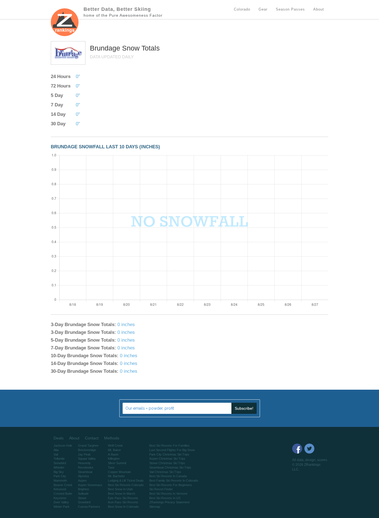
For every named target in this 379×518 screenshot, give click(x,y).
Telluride (59, 458)
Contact (91, 438)
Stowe (82, 498)
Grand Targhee (88, 445)
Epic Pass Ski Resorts (123, 498)
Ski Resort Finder (161, 489)
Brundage (106, 48)
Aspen (82, 480)
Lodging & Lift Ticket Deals (126, 480)
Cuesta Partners (89, 506)
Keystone (60, 498)
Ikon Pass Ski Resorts (123, 502)
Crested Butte (63, 493)
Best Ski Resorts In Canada (168, 476)
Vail (56, 454)
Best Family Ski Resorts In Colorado (173, 480)
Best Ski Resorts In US (164, 498)
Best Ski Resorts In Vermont (168, 493)
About (74, 438)
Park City (60, 476)
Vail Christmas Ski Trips (165, 472)
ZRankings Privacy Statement (169, 502)
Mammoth (60, 480)
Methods (111, 438)
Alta (56, 450)
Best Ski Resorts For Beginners (170, 485)
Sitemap (154, 506)
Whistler (59, 467)
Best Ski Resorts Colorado (126, 485)
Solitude (83, 493)
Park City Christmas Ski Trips (169, 454)
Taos (111, 467)
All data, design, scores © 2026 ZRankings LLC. (309, 464)
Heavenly (84, 463)
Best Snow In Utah (120, 489)
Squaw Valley (87, 458)
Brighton (83, 489)
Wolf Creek (115, 445)
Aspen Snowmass (90, 485)
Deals (59, 438)
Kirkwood (60, 489)
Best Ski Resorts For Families (169, 445)
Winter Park (61, 506)
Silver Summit (117, 463)
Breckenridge (87, 450)
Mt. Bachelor (116, 476)
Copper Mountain (119, 472)
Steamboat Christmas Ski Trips (170, 467)
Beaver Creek (63, 485)
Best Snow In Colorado (123, 506)
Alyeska (83, 476)
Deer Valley (61, 502)
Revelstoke (85, 467)
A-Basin (113, 454)
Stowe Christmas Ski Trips (167, 463)
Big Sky (59, 472)
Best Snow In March (121, 493)
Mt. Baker (114, 450)
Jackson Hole (63, 445)
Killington (114, 458)
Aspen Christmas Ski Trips (167, 458)
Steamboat (85, 472)
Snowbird (60, 463)
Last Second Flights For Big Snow (172, 450)
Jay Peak (84, 454)
